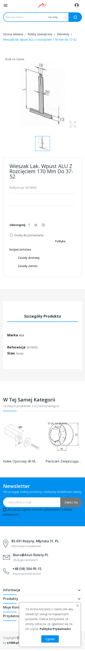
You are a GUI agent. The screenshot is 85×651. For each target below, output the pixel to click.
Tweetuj (36, 225)
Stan (11, 353)
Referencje (16, 347)
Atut (21, 335)
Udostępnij (29, 225)
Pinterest (44, 225)
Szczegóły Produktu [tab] (42, 316)
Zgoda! (50, 639)
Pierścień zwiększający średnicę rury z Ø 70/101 (64, 461)
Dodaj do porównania (29, 235)
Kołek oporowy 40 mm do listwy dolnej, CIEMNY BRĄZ (21, 461)
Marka (12, 335)
